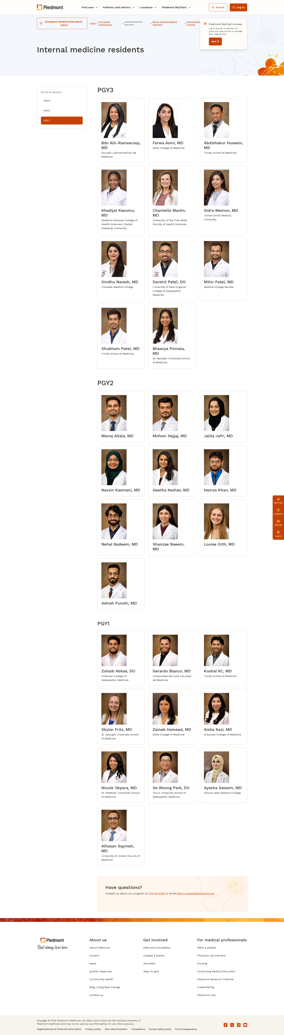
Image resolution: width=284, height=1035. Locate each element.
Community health (101, 979)
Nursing (202, 963)
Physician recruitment (211, 955)
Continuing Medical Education (216, 971)
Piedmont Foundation (157, 947)
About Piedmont (99, 947)
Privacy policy (93, 1029)
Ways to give (151, 971)
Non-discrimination (116, 1029)
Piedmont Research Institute (215, 979)
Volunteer (149, 963)
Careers (94, 955)
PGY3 (47, 100)
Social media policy (160, 1029)
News (92, 963)
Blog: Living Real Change (104, 987)
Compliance (138, 1029)
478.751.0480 (157, 893)
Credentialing (205, 987)
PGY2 (47, 110)
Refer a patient (206, 947)
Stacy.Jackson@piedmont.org (195, 893)
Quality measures (100, 971)
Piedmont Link (206, 995)
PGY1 (47, 120)
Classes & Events (153, 955)
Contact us (96, 995)
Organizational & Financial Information (59, 1029)
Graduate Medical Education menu (64, 23)
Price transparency (186, 1029)
